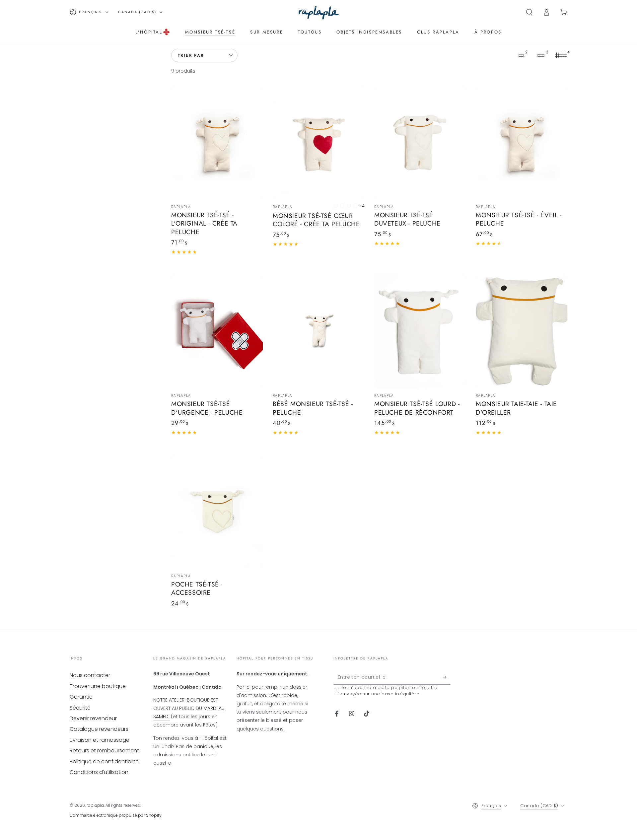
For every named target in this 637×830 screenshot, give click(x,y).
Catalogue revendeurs (99, 729)
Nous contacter (90, 675)
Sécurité (80, 708)
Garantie (81, 697)
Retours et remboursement (104, 750)
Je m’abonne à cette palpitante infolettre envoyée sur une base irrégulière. (389, 691)
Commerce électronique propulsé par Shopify (116, 815)
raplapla (95, 805)
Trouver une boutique (98, 686)
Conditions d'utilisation (99, 772)
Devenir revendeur (93, 718)
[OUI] (447, 677)
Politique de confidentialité (104, 761)
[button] (529, 12)
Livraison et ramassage (99, 740)
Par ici (243, 687)
